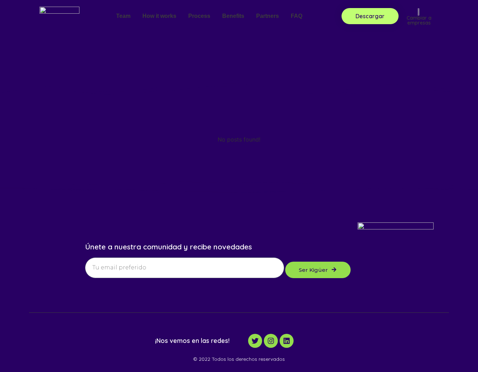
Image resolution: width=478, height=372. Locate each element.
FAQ (296, 16)
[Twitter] (255, 341)
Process (199, 16)
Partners (267, 16)
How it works (159, 16)
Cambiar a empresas (419, 20)
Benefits (233, 16)
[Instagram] (271, 341)
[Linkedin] (287, 341)
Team (123, 16)
